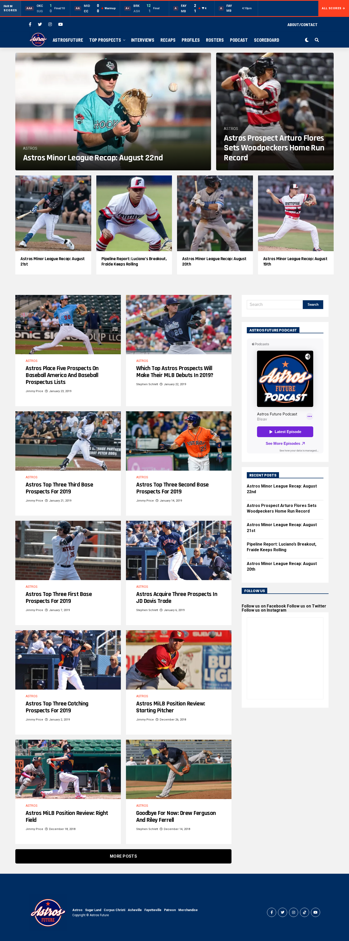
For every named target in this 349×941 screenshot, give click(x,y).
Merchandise (188, 910)
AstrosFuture (68, 40)
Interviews (142, 40)
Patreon (170, 910)
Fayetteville (152, 910)
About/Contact (302, 24)
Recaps (168, 40)
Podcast (239, 40)
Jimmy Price (34, 391)
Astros (77, 910)
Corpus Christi (114, 910)
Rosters (215, 40)
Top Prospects (105, 40)
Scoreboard (266, 40)
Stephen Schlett (147, 384)
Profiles (191, 40)
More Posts (123, 856)
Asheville (135, 910)
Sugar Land (93, 910)
